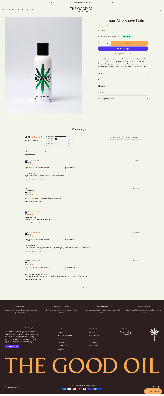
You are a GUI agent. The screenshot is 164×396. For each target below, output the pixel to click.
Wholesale (61, 349)
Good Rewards (63, 345)
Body (28, 10)
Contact (60, 328)
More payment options (123, 53)
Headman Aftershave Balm (33, 179)
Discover (34, 10)
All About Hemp (95, 345)
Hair (19, 10)
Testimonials (93, 342)
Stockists (61, 339)
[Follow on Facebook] (154, 387)
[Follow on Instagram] (158, 387)
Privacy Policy (62, 342)
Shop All (5, 10)
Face (23, 10)
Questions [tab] (40, 152)
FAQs (60, 332)
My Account (93, 328)
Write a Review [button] (132, 137)
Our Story (92, 332)
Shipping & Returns (65, 335)
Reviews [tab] (28, 152)
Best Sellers (12, 10)
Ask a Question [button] (116, 137)
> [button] (87, 287)
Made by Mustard (89, 385)
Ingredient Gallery (95, 335)
